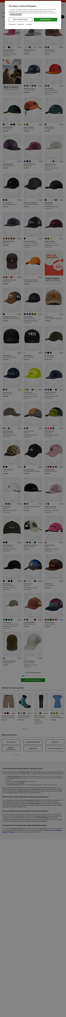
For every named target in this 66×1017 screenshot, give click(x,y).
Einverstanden (45, 19)
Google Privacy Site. (16, 14)
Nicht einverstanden (20, 19)
